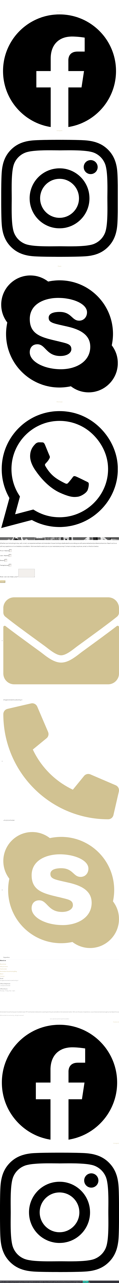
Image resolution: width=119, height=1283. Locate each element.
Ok (84, 1282)
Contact (2, 976)
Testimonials (3, 969)
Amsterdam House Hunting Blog (8, 971)
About (1, 974)
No (87, 1282)
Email (2, 560)
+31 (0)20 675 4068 (5, 985)
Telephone (4, 565)
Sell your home (4, 966)
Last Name (4, 555)
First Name (4, 550)
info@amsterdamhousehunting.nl (9, 980)
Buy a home (3, 964)
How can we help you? (9, 576)
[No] (89, 1282)
